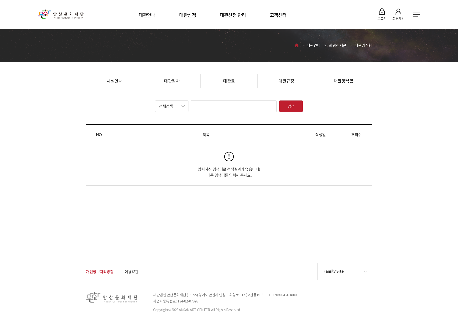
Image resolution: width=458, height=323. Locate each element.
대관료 (229, 81)
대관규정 (286, 81)
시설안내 (114, 81)
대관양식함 (363, 45)
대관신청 (187, 14)
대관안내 (147, 14)
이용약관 (131, 271)
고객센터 (278, 14)
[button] (171, 106)
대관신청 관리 (233, 14)
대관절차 (172, 81)
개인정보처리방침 (100, 271)
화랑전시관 (337, 45)
